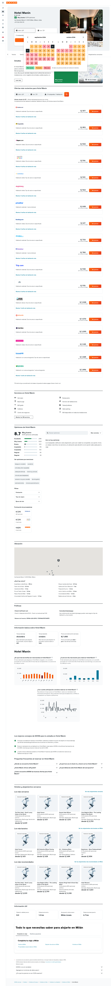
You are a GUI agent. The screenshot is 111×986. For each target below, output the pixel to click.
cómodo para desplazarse (22, 475)
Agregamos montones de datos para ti (27, 970)
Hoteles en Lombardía (55, 982)
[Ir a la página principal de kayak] (11, 3)
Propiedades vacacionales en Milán (27, 947)
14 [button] (27, 55)
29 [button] (32, 63)
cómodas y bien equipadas (22, 468)
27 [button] (52, 59)
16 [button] (36, 55)
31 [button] (79, 63)
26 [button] (48, 59)
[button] (3, 3)
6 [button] (52, 46)
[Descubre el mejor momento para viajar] (3, 27)
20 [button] (53, 55)
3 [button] (40, 46)
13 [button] (52, 51)
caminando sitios (19, 483)
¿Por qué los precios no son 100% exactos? (29, 973)
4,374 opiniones (30, 17)
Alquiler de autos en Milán (52, 944)
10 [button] (40, 51)
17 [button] (40, 55)
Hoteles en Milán (76, 944)
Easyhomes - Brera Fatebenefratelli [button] (91, 849)
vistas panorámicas (20, 471)
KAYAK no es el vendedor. (23, 967)
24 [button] (40, 59)
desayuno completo (20, 464)
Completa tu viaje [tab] (22, 934)
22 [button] (32, 59)
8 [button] (31, 51)
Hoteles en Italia (43, 982)
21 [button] (27, 59)
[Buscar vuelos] (3, 8)
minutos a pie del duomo (32, 483)
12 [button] (48, 51)
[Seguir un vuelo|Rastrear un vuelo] (3, 24)
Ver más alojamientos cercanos (94, 791)
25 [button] (44, 59)
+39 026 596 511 (19, 22)
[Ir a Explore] (3, 20)
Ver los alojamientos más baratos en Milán (91, 828)
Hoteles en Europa (33, 982)
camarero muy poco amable (22, 479)
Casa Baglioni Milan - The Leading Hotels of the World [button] (91, 813)
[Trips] (3, 32)
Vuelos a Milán (22, 944)
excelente (30, 464)
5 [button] (48, 46)
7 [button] (27, 51)
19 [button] (48, 55)
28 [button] (27, 63)
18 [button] (44, 55)
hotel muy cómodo (32, 471)
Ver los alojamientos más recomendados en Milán (88, 862)
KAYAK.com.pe (17, 982)
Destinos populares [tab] (35, 934)
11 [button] (44, 51)
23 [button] (36, 59)
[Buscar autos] (3, 15)
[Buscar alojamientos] (3, 11)
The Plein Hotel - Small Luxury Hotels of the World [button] (23, 813)
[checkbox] (23, 512)
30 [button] (36, 63)
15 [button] (32, 55)
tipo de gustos (35, 479)
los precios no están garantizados (53, 962)
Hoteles (25, 982)
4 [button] (44, 46)
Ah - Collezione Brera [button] (65, 849)
